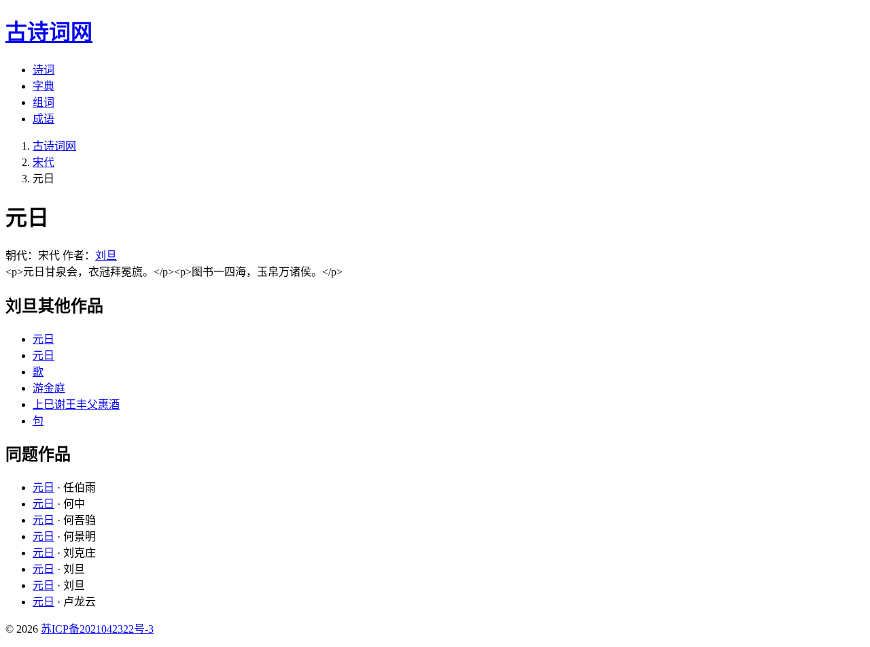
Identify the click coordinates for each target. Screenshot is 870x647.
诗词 (43, 70)
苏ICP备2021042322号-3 (97, 629)
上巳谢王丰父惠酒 (76, 404)
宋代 (43, 162)
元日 (43, 339)
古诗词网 (54, 146)
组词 (43, 102)
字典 (43, 86)
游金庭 (49, 388)
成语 (43, 119)
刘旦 (106, 255)
